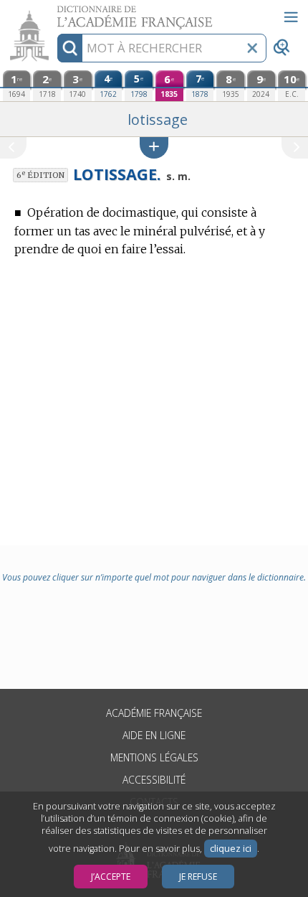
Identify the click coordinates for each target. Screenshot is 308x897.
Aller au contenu (55, 12)
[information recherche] (69, 48)
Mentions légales (154, 757)
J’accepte (110, 876)
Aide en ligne (154, 735)
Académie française (154, 713)
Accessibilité (154, 779)
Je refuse (198, 876)
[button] (154, 147)
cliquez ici (230, 848)
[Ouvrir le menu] (291, 17)
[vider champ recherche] (252, 48)
